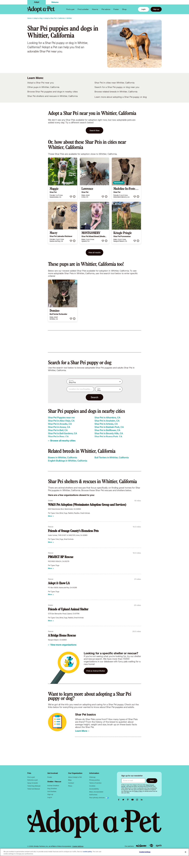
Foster (116, 9)
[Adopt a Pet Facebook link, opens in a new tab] (119, 799)
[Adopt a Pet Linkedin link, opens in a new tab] (141, 799)
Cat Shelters (51, 791)
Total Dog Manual (33, 786)
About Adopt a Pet (75, 777)
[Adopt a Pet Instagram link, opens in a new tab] (137, 799)
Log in (49, 797)
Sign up (156, 9)
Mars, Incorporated (96, 792)
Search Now (95, 130)
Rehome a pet (32, 780)
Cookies (92, 786)
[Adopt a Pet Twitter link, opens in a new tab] (124, 799)
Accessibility (94, 789)
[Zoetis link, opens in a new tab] (159, 845)
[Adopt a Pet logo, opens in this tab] (94, 825)
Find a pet (31, 777)
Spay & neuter (32, 783)
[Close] (185, 852)
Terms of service (95, 783)
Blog (69, 780)
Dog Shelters (52, 788)
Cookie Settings (77, 846)
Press (70, 786)
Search (94, 397)
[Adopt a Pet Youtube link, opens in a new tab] (133, 799)
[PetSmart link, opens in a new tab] (141, 845)
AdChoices (93, 795)
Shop (124, 9)
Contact (71, 783)
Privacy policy (94, 780)
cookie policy (87, 852)
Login (143, 9)
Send (152, 780)
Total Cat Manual (33, 789)
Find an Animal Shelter (95, 671)
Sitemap (92, 777)
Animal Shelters (53, 785)
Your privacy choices (97, 797)
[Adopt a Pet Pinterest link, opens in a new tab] (128, 799)
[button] (71, 196)
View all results (94, 252)
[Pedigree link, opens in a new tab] (151, 845)
